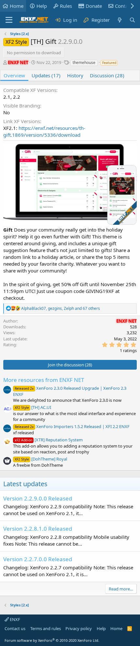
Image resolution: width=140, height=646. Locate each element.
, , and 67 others (60, 308)
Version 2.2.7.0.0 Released (37, 559)
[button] (9, 20)
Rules (66, 6)
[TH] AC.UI (33, 407)
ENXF (14, 619)
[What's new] (119, 20)
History (75, 75)
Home (16, 6)
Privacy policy (78, 628)
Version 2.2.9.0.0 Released (37, 498)
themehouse (84, 62)
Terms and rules (45, 628)
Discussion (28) (107, 75)
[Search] (132, 20)
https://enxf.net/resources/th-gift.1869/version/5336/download (44, 131)
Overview (14, 75)
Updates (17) (46, 75)
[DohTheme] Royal (41, 459)
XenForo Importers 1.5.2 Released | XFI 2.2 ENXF (72, 426)
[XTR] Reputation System (49, 440)
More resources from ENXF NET (43, 380)
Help (41, 6)
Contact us (15, 628)
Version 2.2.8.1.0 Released (37, 528)
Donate (94, 6)
